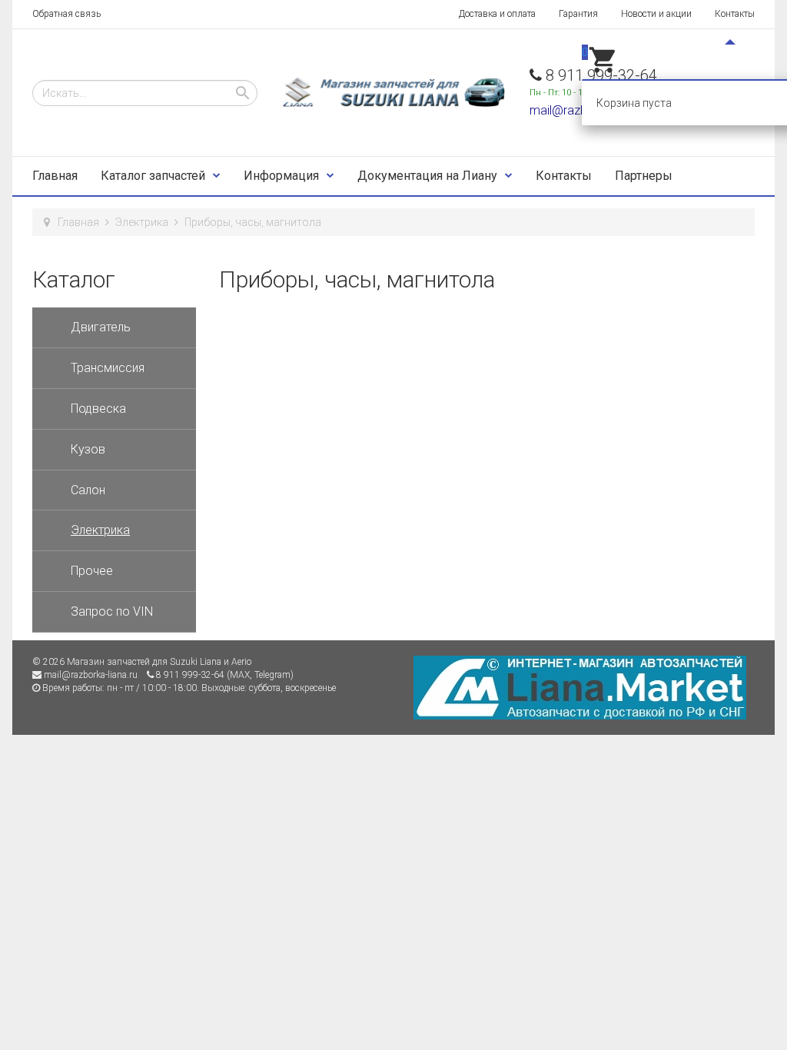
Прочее (92, 570)
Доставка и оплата (497, 13)
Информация (281, 175)
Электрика (141, 222)
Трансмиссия (107, 368)
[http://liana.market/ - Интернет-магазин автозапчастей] (579, 687)
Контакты (735, 13)
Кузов (88, 449)
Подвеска (98, 408)
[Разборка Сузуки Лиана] (393, 92)
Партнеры (643, 175)
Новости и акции (656, 13)
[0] (603, 71)
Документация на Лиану (427, 175)
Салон (88, 490)
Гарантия (578, 13)
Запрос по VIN (112, 611)
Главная (55, 175)
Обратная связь (66, 13)
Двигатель (101, 327)
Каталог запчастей (153, 175)
